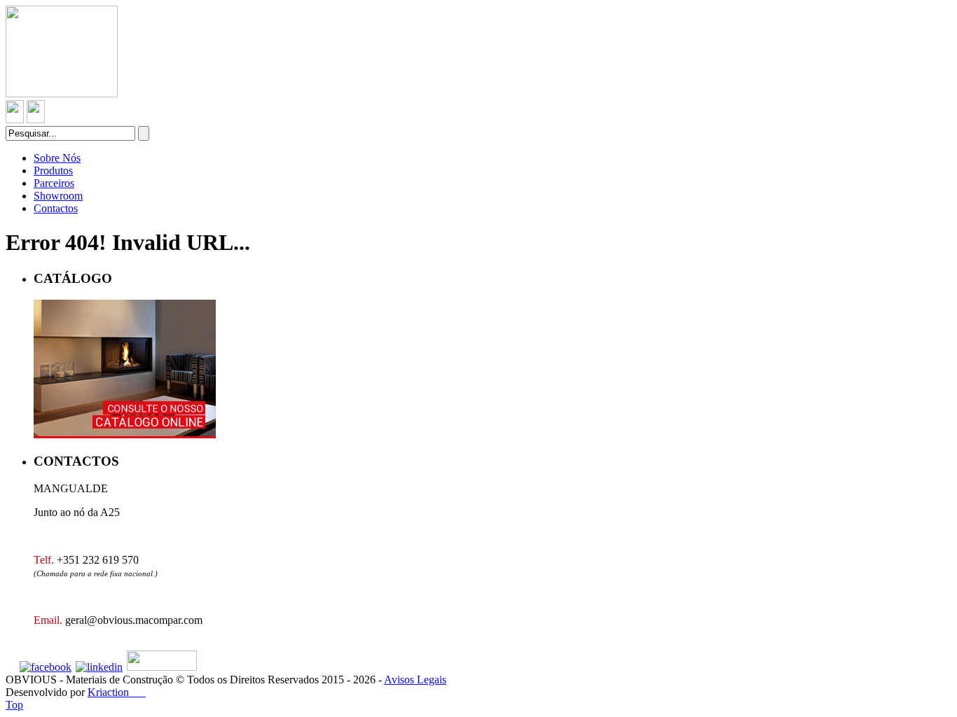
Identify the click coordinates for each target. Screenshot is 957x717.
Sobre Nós (57, 158)
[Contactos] (15, 119)
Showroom (58, 196)
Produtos (53, 170)
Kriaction (117, 692)
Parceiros (54, 183)
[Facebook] (45, 667)
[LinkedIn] (99, 667)
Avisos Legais (415, 679)
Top (14, 705)
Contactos (56, 208)
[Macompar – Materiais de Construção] (62, 93)
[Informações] (36, 119)
